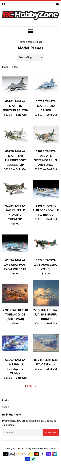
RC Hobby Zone (29, 448)
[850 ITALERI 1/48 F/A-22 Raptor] (46, 343)
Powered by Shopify (47, 448)
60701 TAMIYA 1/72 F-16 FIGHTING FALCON (15, 105)
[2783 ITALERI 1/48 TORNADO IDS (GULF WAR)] (15, 293)
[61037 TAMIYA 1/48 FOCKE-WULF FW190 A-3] (46, 189)
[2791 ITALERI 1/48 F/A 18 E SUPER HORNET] (46, 293)
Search (6, 406)
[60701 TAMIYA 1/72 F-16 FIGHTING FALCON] (15, 84)
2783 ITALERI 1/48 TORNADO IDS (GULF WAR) (15, 314)
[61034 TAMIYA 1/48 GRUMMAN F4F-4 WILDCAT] (15, 243)
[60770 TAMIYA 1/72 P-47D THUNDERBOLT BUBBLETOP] (15, 134)
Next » (32, 386)
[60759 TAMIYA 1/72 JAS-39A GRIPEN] (46, 84)
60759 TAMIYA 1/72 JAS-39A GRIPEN (46, 105)
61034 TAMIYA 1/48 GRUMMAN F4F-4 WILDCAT (15, 264)
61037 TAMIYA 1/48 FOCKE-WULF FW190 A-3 (46, 210)
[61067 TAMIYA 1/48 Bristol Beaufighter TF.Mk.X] (15, 343)
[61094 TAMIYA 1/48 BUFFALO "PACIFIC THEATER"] (15, 189)
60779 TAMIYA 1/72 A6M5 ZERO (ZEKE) (45, 264)
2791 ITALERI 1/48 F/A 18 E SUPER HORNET (45, 314)
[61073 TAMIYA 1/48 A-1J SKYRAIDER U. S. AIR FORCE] (46, 134)
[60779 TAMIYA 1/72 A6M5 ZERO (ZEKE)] (46, 243)
